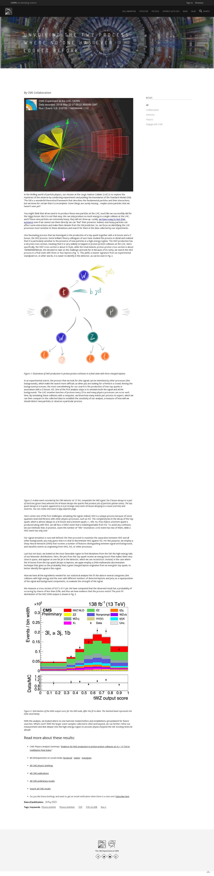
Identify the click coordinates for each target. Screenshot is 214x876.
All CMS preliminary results (42, 781)
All (147, 105)
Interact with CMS (171, 11)
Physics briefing (49, 807)
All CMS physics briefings (41, 765)
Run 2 (103, 807)
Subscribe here (122, 796)
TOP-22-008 (91, 807)
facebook (67, 757)
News (185, 11)
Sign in (189, 2)
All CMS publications (39, 773)
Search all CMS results (40, 788)
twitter (77, 757)
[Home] (8, 11)
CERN (24, 2)
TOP (80, 807)
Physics (155, 11)
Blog (193, 11)
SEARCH (206, 11)
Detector (143, 11)
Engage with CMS (154, 124)
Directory (199, 2)
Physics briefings (67, 807)
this (60, 508)
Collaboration (129, 11)
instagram (86, 757)
